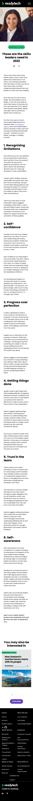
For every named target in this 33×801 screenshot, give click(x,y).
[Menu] (29, 3)
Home (4, 713)
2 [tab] (13, 694)
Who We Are (22, 713)
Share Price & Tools (23, 755)
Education (5, 734)
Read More (9, 666)
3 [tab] (15, 694)
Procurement (6, 752)
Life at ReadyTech (23, 766)
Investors (21, 730)
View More (16, 701)
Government (6, 755)
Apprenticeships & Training (8, 744)
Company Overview (24, 734)
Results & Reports (23, 752)
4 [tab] (17, 694)
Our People (21, 720)
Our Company (22, 717)
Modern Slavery (7, 724)
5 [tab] (19, 694)
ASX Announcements (23, 739)
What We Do (7, 730)
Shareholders (21, 743)
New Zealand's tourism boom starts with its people (16, 659)
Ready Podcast (7, 766)
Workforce (5, 749)
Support (12, 780)
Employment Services (6, 739)
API (3, 727)
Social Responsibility (24, 724)
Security (4, 720)
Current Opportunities (22, 770)
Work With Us (22, 762)
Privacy (4, 717)
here (5, 622)
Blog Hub (5, 773)
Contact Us (14, 775)
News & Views (7, 762)
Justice (4, 759)
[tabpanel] (16, 671)
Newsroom (5, 769)
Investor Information (21, 748)
